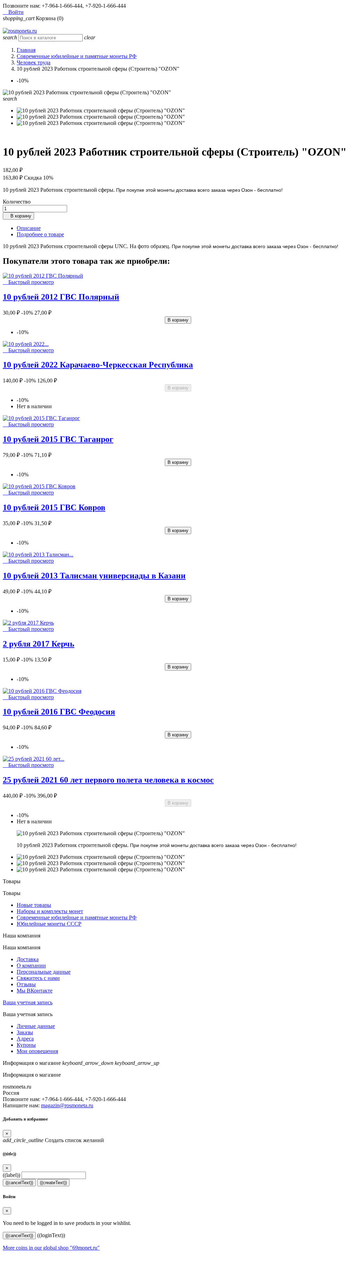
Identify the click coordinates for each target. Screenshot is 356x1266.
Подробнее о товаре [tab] (40, 234)
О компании (31, 965)
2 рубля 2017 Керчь (38, 643)
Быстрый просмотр (28, 282)
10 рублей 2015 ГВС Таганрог (58, 439)
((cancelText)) (19, 1182)
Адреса (25, 1039)
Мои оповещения (37, 1051)
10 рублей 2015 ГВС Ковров (54, 507)
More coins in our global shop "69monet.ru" (51, 1248)
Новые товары (34, 905)
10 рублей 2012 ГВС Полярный (61, 296)
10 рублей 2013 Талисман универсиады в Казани (94, 575)
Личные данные (36, 1026)
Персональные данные (44, 972)
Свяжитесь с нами (38, 978)
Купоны (26, 1045)
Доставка (28, 959)
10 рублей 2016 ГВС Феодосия (59, 711)
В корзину (18, 216)
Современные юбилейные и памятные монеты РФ (77, 917)
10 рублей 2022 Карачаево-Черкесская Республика (98, 364)
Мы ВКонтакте (34, 991)
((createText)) (53, 1182)
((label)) (11, 1175)
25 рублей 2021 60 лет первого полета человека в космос (108, 779)
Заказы (25, 1032)
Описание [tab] (29, 228)
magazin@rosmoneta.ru (67, 1105)
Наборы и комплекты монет (50, 911)
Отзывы (26, 984)
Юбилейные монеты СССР (49, 924)
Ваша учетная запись (27, 1002)
